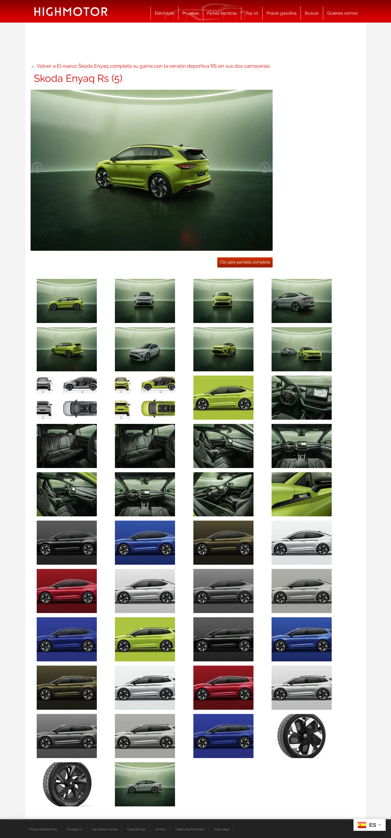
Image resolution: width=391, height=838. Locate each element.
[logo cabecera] (70, 11)
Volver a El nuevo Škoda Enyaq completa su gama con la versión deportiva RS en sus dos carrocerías (153, 66)
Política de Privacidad (189, 829)
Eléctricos (164, 13)
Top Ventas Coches (105, 829)
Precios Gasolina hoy (43, 829)
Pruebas (190, 13)
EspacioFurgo (136, 829)
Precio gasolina (282, 13)
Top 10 (251, 13)
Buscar (312, 13)
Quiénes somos (342, 13)
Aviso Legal (221, 829)
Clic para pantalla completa (245, 262)
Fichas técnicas (222, 13)
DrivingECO (74, 829)
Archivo (161, 829)
